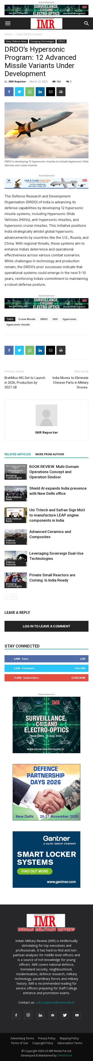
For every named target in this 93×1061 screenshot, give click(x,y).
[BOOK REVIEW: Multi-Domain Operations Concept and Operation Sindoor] (16, 472)
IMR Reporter (17, 81)
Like (82, 658)
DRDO (61, 41)
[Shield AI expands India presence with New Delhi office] (16, 493)
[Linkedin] (40, 91)
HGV (55, 319)
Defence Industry (11, 541)
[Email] (50, 91)
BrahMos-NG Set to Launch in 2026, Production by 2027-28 (25, 382)
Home (8, 34)
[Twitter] (19, 91)
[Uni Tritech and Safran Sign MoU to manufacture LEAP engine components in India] (16, 515)
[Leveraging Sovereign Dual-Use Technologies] (16, 558)
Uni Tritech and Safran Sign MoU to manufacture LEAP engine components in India (57, 515)
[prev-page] (7, 597)
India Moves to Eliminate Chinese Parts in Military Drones (70, 382)
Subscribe (78, 677)
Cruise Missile (26, 319)
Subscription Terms (69, 1043)
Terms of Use (19, 1043)
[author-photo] (46, 426)
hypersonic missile (18, 324)
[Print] (60, 91)
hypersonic (70, 319)
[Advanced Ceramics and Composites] (16, 537)
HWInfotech (64, 1055)
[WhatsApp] (29, 91)
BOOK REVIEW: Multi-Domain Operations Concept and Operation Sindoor (54, 471)
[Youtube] (76, 1015)
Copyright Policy (42, 1043)
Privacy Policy (46, 1038)
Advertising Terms (22, 1038)
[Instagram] (28, 1015)
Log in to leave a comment (46, 626)
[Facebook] (9, 91)
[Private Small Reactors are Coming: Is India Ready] (16, 580)
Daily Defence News (29, 34)
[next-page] (14, 597)
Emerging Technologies (42, 41)
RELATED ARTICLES (18, 454)
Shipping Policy (69, 1038)
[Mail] (52, 1015)
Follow (80, 668)
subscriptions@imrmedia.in (55, 1002)
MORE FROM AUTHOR (49, 454)
